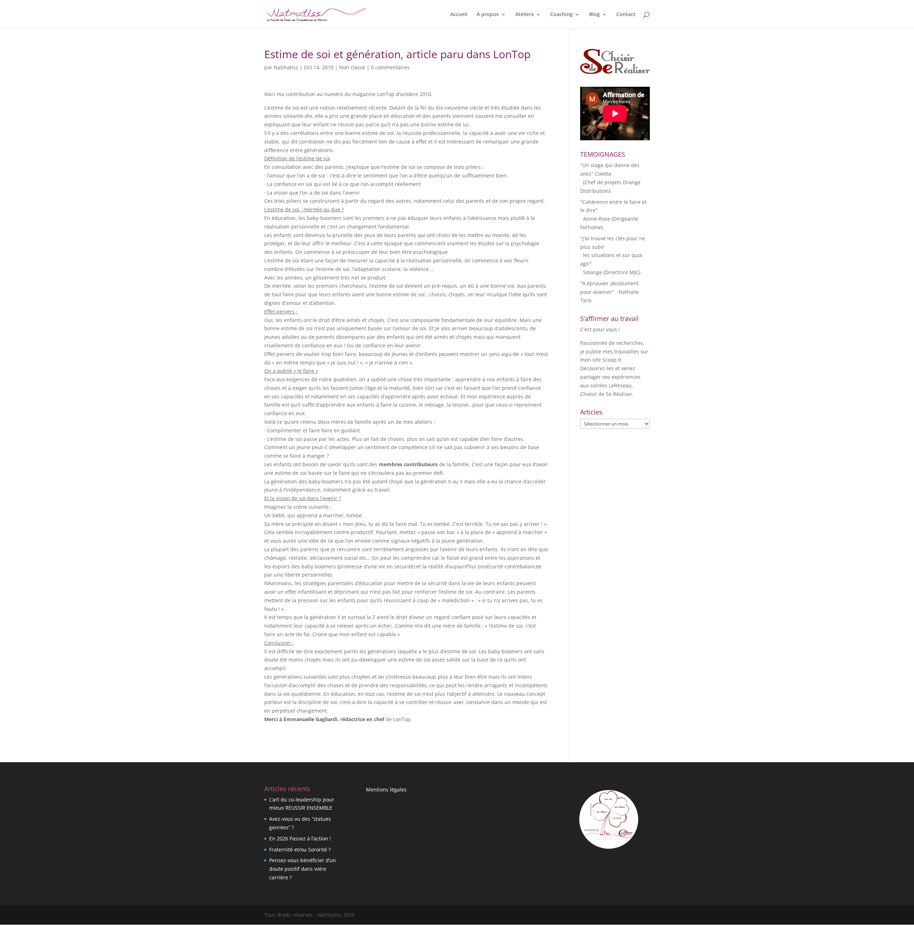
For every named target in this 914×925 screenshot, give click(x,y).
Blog (594, 14)
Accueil (458, 14)
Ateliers (524, 14)
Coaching (561, 14)
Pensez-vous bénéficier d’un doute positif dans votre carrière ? (302, 869)
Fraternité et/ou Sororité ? (300, 849)
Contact (626, 14)
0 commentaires (390, 67)
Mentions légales (386, 789)
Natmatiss (286, 67)
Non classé (352, 67)
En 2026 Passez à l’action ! (300, 838)
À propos (488, 14)
